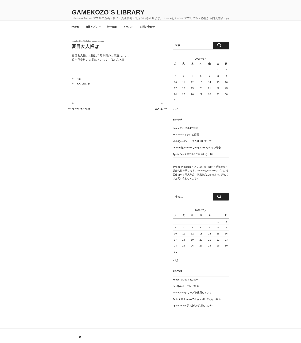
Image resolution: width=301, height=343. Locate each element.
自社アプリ (92, 26)
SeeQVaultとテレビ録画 (186, 134)
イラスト (128, 26)
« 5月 (176, 108)
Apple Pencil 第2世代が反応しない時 (193, 154)
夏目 (84, 84)
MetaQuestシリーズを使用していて (192, 141)
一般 (78, 79)
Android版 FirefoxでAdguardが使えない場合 (197, 147)
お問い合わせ (147, 26)
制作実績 (112, 26)
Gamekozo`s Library (108, 12)
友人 (78, 84)
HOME (75, 26)
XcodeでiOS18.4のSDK (185, 128)
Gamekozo (98, 41)
